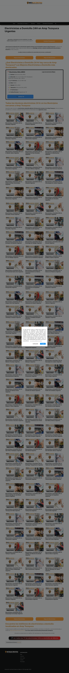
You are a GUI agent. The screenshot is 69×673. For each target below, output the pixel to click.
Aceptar (42, 343)
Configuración (35, 343)
